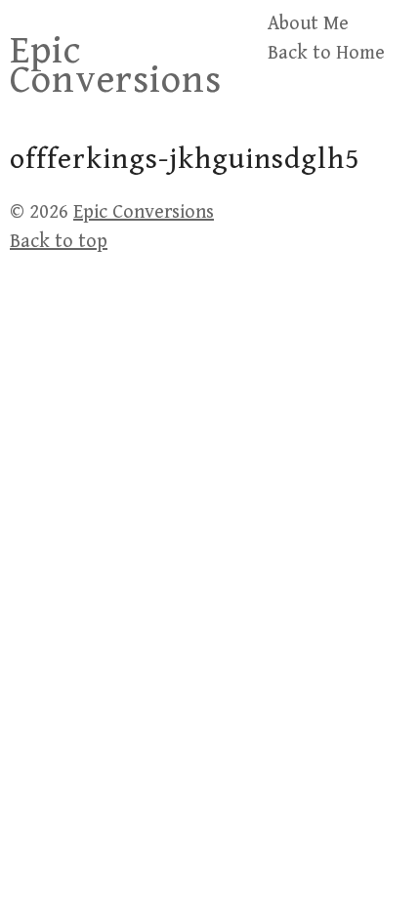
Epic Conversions (116, 65)
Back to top (58, 241)
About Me (308, 24)
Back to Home (326, 53)
